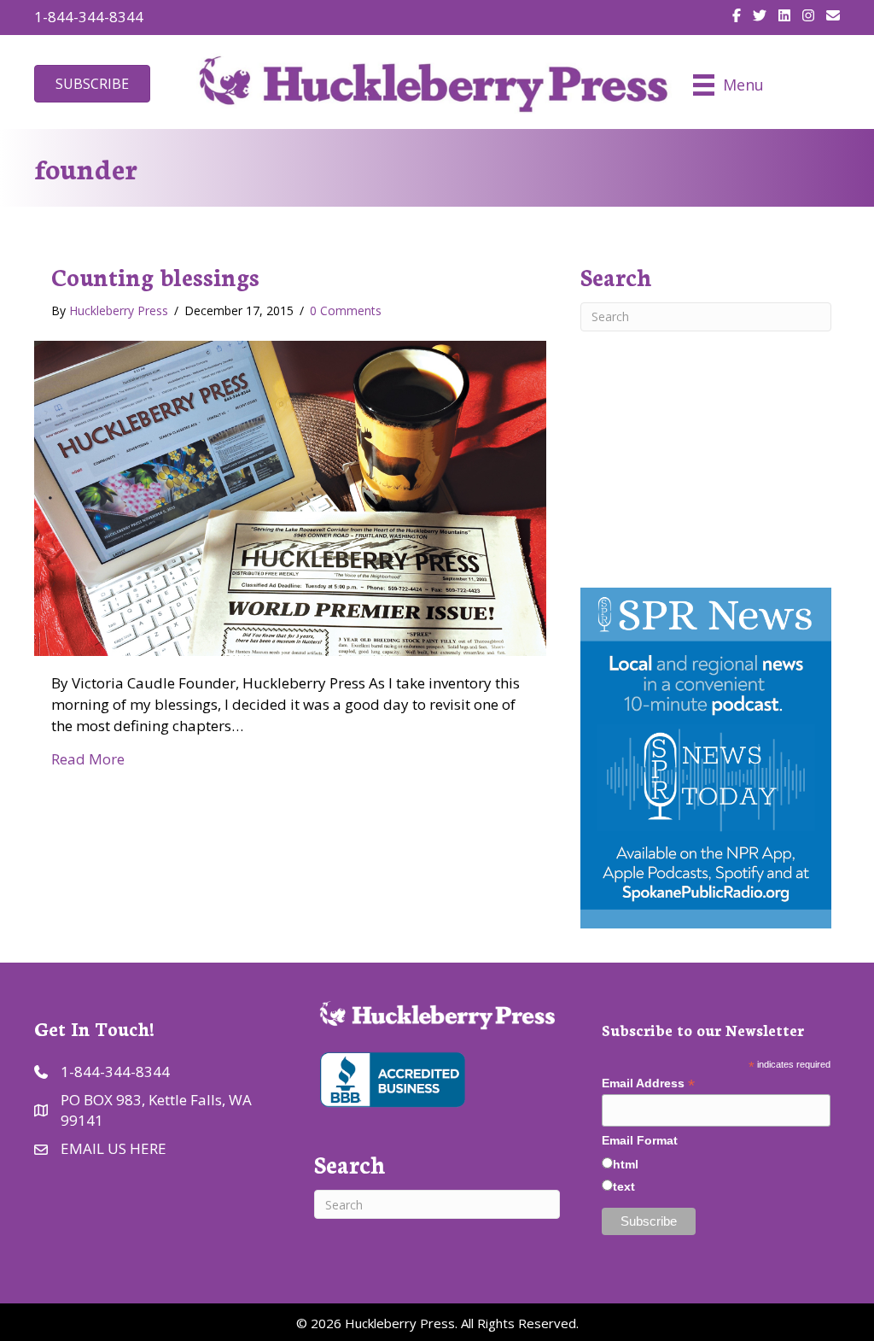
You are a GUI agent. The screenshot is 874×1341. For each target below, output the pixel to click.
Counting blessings (155, 276)
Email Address (648, 1083)
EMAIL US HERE (113, 1148)
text (624, 1186)
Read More (88, 759)
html (625, 1164)
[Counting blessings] (290, 497)
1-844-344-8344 (88, 16)
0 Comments (346, 310)
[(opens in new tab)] (391, 1077)
